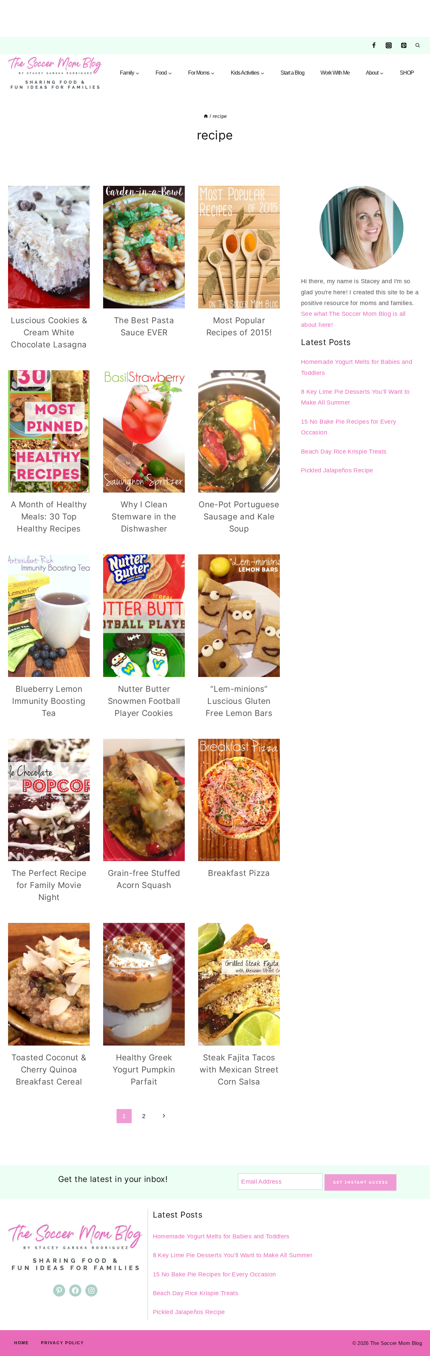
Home (21, 1343)
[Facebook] (374, 45)
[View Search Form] (417, 45)
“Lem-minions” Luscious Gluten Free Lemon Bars (239, 701)
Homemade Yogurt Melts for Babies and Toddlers (221, 1236)
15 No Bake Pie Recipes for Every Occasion (214, 1274)
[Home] (205, 116)
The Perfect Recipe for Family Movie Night (48, 885)
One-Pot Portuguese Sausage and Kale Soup (239, 517)
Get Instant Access (360, 1182)
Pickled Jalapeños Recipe (337, 470)
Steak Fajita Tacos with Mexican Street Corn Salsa (239, 1070)
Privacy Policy (62, 1343)
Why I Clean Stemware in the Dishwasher (144, 517)
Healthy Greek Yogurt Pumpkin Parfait (144, 1070)
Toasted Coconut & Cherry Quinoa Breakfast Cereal (48, 1070)
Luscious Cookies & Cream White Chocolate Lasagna (49, 332)
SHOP (407, 73)
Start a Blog (292, 73)
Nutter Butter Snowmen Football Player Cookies (144, 701)
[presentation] (49, 247)
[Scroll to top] (414, 1330)
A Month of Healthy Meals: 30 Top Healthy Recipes (49, 517)
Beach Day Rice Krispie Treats (343, 451)
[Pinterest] (404, 45)
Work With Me (335, 73)
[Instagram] (389, 45)
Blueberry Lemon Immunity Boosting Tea (48, 701)
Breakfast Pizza (239, 873)
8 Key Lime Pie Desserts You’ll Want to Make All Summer (232, 1255)
